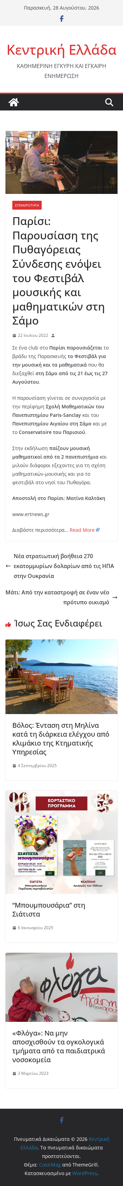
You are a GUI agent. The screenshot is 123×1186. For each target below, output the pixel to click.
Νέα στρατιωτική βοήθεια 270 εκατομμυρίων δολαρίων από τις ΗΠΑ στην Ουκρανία (64, 566)
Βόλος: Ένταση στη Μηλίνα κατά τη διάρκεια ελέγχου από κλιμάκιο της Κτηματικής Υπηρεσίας (60, 738)
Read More (82, 530)
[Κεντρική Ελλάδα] (13, 102)
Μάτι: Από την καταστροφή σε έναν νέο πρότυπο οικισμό (57, 597)
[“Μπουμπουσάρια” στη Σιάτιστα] (61, 795)
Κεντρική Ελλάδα (61, 49)
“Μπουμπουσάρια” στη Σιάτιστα (48, 909)
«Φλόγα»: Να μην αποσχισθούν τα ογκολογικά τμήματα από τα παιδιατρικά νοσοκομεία (58, 1046)
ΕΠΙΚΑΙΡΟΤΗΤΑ (27, 205)
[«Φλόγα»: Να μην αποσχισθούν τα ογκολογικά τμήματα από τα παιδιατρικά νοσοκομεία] (61, 957)
